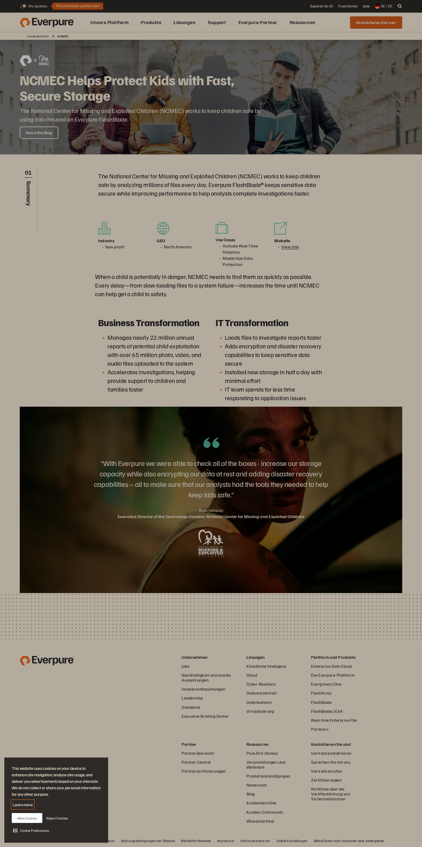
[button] (31, 830)
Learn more (23, 804)
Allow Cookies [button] (27, 818)
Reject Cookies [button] (57, 818)
